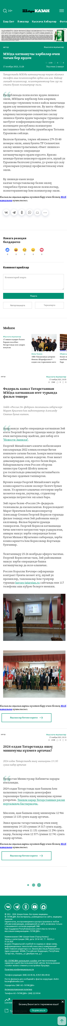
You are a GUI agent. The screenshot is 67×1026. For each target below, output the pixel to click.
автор (6, 47)
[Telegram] (14, 212)
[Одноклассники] (22, 212)
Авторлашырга (17, 305)
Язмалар (23, 21)
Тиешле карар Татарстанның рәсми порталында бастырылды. (34, 802)
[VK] (8, 906)
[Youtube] (34, 906)
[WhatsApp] (29, 212)
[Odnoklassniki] (25, 906)
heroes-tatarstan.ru (27, 583)
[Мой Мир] (37, 212)
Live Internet (10, 1002)
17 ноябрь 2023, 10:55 (57, 379)
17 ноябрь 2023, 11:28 (13, 66)
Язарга (33, 296)
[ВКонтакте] (6, 212)
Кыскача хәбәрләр (44, 21)
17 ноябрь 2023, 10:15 (57, 737)
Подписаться (38, 1010)
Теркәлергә (49, 305)
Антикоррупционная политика (18, 989)
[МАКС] (43, 906)
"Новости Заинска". (15, 440)
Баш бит (8, 21)
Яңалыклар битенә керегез (24, 717)
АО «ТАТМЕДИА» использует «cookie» (21, 961)
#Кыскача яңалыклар (54, 47)
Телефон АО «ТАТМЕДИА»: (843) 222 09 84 (22, 993)
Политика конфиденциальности (19, 969)
